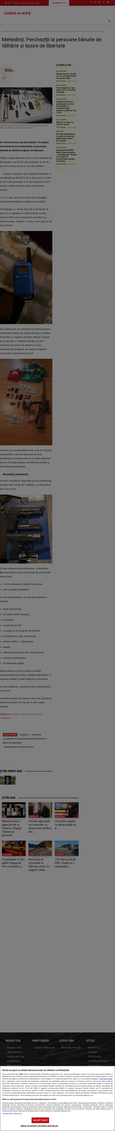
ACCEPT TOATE (40, 1120)
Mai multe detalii (106, 1079)
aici (19, 1090)
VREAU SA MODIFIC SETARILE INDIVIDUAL (39, 1126)
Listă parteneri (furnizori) (12, 1113)
